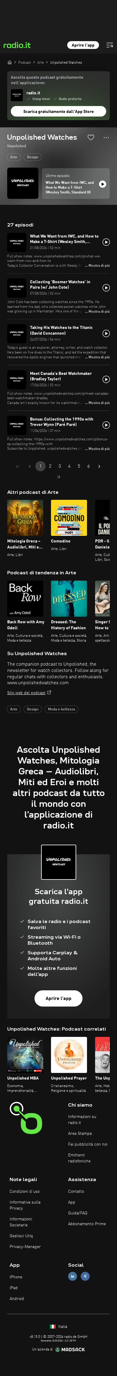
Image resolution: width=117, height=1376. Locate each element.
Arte (13, 157)
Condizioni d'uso (25, 1191)
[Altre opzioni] (106, 137)
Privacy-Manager (25, 1247)
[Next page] (99, 466)
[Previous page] (29, 466)
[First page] (17, 466)
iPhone (16, 1277)
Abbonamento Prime (87, 1224)
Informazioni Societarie (21, 1222)
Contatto (76, 1191)
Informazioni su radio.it (82, 1120)
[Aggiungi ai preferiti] (91, 137)
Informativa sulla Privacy (25, 1205)
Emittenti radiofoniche (79, 1158)
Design (32, 157)
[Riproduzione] (102, 184)
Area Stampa (80, 1133)
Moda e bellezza (61, 709)
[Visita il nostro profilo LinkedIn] (72, 1276)
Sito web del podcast (26, 693)
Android (17, 1299)
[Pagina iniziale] (9, 62)
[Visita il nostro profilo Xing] (85, 1276)
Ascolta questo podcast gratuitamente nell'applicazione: (47, 80)
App (71, 1202)
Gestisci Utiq (21, 1236)
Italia (62, 1327)
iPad (14, 1288)
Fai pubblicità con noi (87, 1144)
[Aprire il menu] (109, 45)
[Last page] (58, 477)
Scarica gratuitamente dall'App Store (58, 112)
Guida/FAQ (77, 1213)
